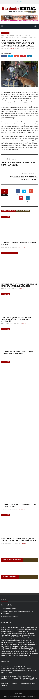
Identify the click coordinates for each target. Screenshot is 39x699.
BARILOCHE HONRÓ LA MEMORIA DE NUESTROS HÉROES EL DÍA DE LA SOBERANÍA (16, 319)
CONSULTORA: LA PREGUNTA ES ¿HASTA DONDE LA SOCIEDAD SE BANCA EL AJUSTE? (19, 540)
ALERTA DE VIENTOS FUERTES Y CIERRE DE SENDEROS (18, 244)
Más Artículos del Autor (22, 210)
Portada (16, 693)
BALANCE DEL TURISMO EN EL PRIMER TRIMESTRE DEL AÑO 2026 (17, 353)
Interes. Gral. (5, 33)
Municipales (14, 253)
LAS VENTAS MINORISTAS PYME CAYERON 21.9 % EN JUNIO (18, 505)
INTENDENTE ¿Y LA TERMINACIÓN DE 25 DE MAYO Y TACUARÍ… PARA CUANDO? (19, 285)
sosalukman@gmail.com (10, 616)
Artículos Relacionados (8, 210)
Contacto (21, 693)
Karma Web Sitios (31, 696)
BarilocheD (11, 49)
